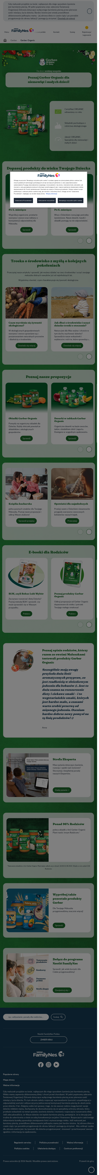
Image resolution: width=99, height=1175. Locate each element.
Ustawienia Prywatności (23, 200)
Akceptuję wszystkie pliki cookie (70, 200)
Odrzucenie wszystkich (46, 200)
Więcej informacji (51, 193)
